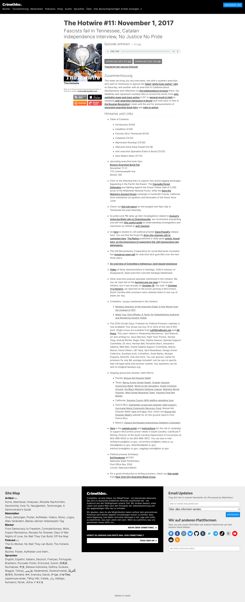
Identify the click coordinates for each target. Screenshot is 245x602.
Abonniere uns (232, 5)
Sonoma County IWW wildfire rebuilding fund (150, 400)
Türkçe (19, 570)
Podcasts (50, 9)
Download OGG (148, 61)
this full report (129, 206)
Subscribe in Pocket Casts (95, 103)
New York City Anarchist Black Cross (135, 477)
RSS (15, 498)
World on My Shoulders (146, 386)
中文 (22, 566)
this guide (173, 473)
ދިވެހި (52, 578)
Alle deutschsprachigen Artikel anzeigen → (118, 9)
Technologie (54, 505)
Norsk (21, 582)
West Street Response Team (140, 392)
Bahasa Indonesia (36, 566)
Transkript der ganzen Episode (121, 66)
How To (24, 505)
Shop (60, 9)
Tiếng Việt (33, 578)
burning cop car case (146, 282)
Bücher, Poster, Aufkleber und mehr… (27, 551)
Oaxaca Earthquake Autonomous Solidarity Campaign (152, 422)
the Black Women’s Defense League (143, 389)
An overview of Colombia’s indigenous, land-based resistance (143, 263)
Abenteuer (19, 501)
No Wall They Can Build (38, 536)
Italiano (30, 559)
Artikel (9, 498)
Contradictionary (52, 528)
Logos (70, 517)
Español (20, 559)
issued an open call (124, 254)
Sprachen (79, 9)
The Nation (133, 238)
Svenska (36, 574)
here (116, 231)
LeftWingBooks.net (160, 330)
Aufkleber (41, 517)
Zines (8, 517)
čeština (52, 566)
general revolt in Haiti (161, 97)
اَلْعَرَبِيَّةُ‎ (72, 570)
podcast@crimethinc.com (87, 91)
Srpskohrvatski (58, 570)
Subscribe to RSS (80, 97)
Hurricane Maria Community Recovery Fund (138, 408)
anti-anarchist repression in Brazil (133, 100)
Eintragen (232, 515)
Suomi (54, 563)
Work (66, 528)
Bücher (6, 9)
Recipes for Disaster (41, 532)
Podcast (10, 540)
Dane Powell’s (162, 231)
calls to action (150, 107)
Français (52, 559)
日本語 (63, 563)
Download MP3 (118, 61)
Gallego (59, 578)
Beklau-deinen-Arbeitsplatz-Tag (44, 521)
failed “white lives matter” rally (161, 84)
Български (11, 566)
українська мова (15, 578)
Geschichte (12, 505)
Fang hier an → (148, 540)
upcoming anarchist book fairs (121, 107)
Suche (68, 9)
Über (89, 9)
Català (44, 578)
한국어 (9, 574)
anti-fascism (142, 226)
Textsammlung (20, 9)
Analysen (32, 501)
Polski (32, 563)
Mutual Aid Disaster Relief (137, 378)
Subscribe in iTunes (95, 97)
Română (19, 574)
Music (61, 517)
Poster (30, 517)
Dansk (46, 574)
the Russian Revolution (117, 104)
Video (113, 269)
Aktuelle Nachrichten (52, 501)
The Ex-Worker (14, 544)
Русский (23, 563)
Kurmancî (10, 582)
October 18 (148, 285)
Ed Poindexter (117, 457)
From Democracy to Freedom (22, 528)
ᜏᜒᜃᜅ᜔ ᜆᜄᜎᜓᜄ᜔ (34, 582)
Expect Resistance (16, 532)
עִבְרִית (54, 574)
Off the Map (61, 536)
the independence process (153, 90)
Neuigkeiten (38, 505)
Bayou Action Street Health (137, 382)
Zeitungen (19, 517)
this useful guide (133, 222)
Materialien (36, 9)
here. (144, 411)
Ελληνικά (43, 563)
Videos (53, 517)
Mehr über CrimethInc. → (142, 527)
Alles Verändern (14, 521)
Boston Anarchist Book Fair (125, 164)
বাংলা (27, 574)
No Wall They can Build (38, 544)
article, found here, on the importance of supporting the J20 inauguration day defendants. (145, 242)
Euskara (63, 566)
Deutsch (41, 559)
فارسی (29, 570)
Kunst (8, 501)
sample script (129, 428)
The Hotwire (61, 544)
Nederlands (41, 570)
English (9, 559)
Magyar (9, 570)
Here (112, 428)
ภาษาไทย (64, 574)
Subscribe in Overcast (80, 103)
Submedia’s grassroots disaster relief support (152, 405)
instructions (148, 428)
